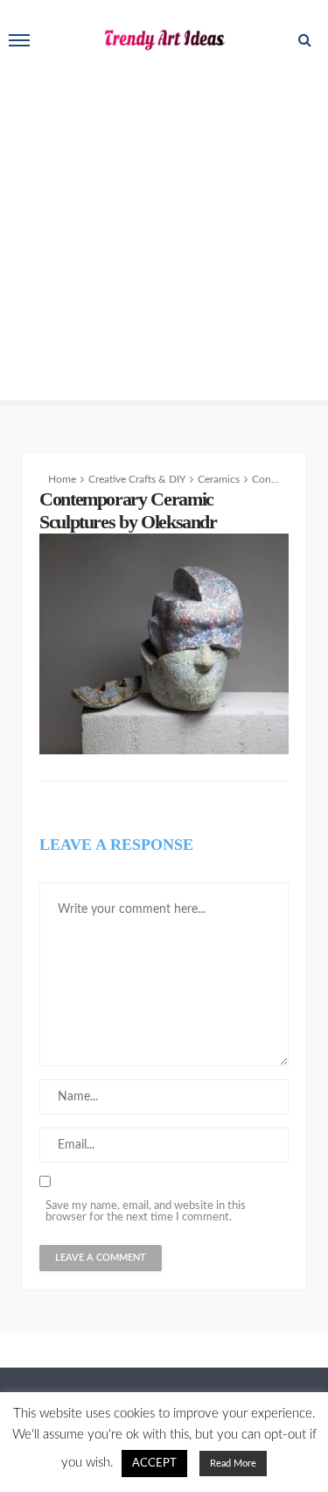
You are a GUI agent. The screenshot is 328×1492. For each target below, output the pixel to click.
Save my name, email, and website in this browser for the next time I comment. (145, 1211)
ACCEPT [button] (154, 1463)
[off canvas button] (19, 40)
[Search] (304, 40)
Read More (233, 1463)
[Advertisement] (164, 236)
